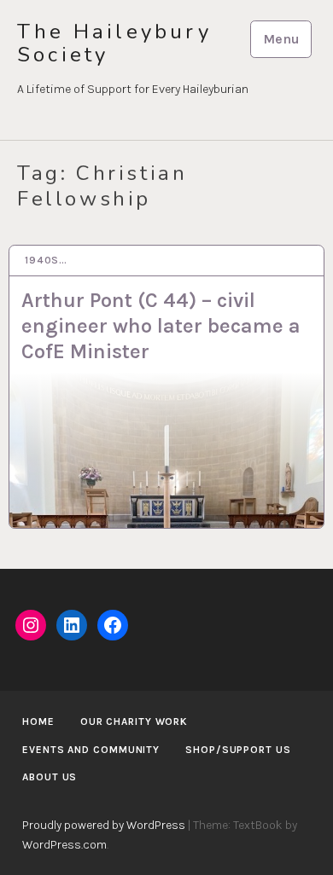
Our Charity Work (134, 721)
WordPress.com (64, 844)
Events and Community (91, 750)
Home (38, 721)
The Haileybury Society (114, 43)
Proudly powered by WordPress (103, 825)
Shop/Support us (238, 750)
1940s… (46, 260)
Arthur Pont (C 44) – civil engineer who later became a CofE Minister (161, 325)
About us (49, 777)
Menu (281, 39)
